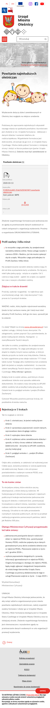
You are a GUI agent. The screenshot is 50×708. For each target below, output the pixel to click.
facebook (36, 4)
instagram (30, 4)
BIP (10, 10)
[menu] (4, 39)
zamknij (43, 691)
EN (13, 4)
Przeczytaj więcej (32, 695)
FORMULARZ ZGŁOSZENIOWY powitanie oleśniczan (21, 191)
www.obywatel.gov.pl (33, 327)
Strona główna (27, 63)
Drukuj (9, 642)
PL (7, 4)
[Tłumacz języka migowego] (4, 10)
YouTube (42, 4)
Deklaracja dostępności (25, 651)
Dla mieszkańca (40, 63)
